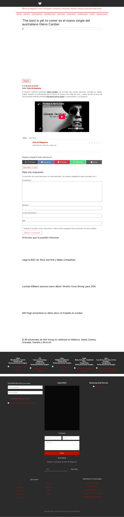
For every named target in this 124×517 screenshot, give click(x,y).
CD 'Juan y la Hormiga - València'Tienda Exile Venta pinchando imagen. (40, 361)
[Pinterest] (44, 3)
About (24, 138)
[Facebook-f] (20, 3)
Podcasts (71, 14)
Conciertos (37, 14)
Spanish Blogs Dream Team (92, 490)
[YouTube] (99, 143)
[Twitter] (92, 143)
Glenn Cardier (27, 167)
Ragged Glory (92, 486)
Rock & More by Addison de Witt (92, 493)
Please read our (22, 403)
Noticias (61, 14)
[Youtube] (49, 3)
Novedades (20, 487)
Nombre (25, 205)
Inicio (19, 14)
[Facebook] (89, 143)
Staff (92, 14)
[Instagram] (30, 3)
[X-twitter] (25, 3)
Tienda (48, 494)
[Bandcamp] (54, 3)
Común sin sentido (92, 483)
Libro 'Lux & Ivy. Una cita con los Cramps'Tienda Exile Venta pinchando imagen (106, 361)
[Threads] (35, 3)
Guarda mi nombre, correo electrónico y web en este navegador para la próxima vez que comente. (60, 228)
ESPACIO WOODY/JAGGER (92, 497)
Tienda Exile (102, 14)
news (35, 167)
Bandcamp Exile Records (98, 383)
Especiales (83, 14)
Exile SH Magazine (34, 88)
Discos (27, 14)
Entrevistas (50, 14)
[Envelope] (59, 3)
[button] (95, 3)
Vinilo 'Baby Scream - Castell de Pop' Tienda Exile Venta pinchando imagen (84, 361)
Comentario (27, 180)
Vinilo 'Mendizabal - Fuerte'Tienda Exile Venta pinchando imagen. (18, 361)
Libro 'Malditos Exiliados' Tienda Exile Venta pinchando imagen (62, 361)
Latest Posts (32, 138)
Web (23, 220)
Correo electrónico (29, 213)
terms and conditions (28, 403)
